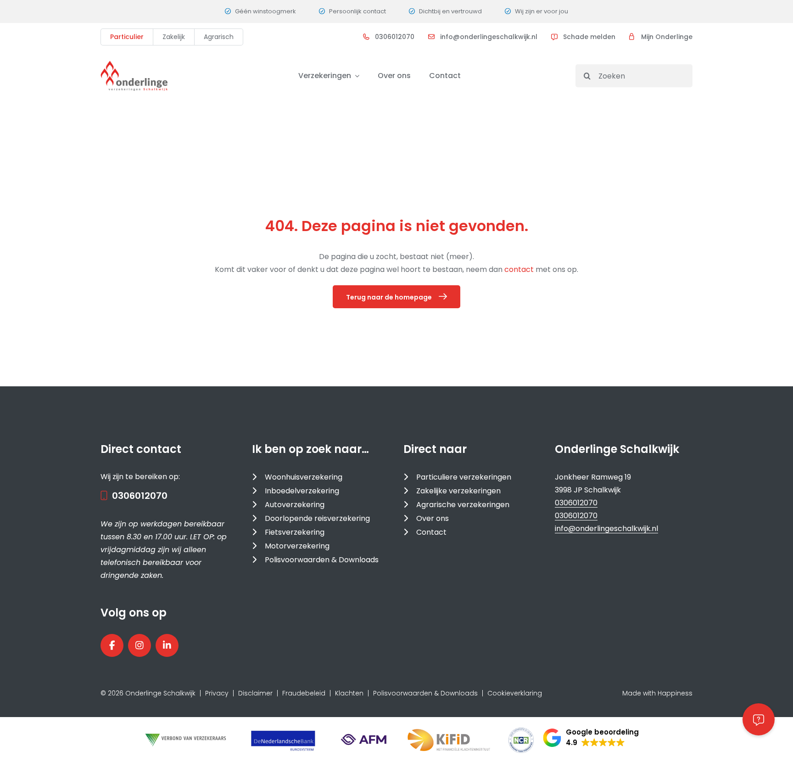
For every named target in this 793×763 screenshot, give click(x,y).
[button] (591, 737)
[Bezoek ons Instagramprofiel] (139, 645)
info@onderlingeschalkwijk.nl (488, 37)
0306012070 (394, 37)
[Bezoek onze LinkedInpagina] (167, 645)
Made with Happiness (657, 693)
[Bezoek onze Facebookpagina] (112, 645)
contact (520, 269)
